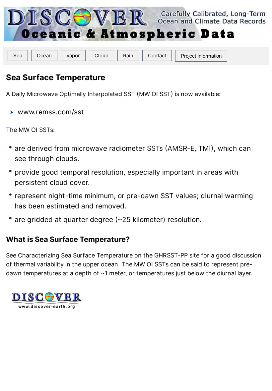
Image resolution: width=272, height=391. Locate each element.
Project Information (201, 56)
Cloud (101, 55)
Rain (128, 55)
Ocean (44, 55)
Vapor (73, 55)
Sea (17, 55)
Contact (157, 55)
